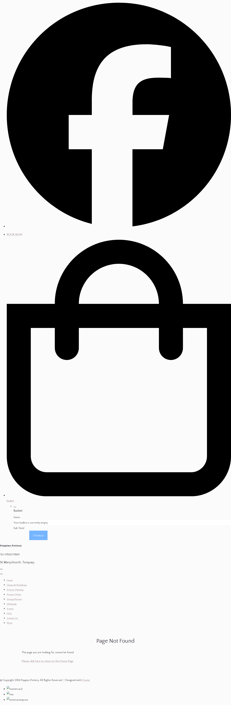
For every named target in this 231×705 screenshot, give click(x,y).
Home (10, 580)
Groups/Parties (14, 599)
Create (86, 680)
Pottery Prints (14, 594)
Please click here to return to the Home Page (47, 661)
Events (10, 608)
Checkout (38, 535)
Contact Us (12, 618)
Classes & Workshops (17, 584)
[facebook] (119, 226)
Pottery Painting (15, 589)
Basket (21, 535)
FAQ (9, 613)
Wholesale (12, 603)
